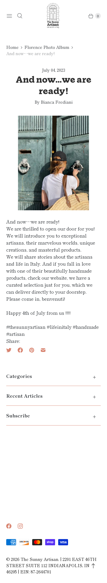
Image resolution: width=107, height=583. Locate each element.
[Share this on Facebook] (20, 350)
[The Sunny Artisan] (53, 15)
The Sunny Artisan (39, 559)
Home (12, 47)
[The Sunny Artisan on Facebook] (12, 526)
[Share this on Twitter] (10, 350)
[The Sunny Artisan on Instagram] (23, 526)
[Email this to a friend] (43, 350)
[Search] (20, 16)
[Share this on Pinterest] (31, 350)
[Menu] (9, 16)
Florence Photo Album (46, 47)
